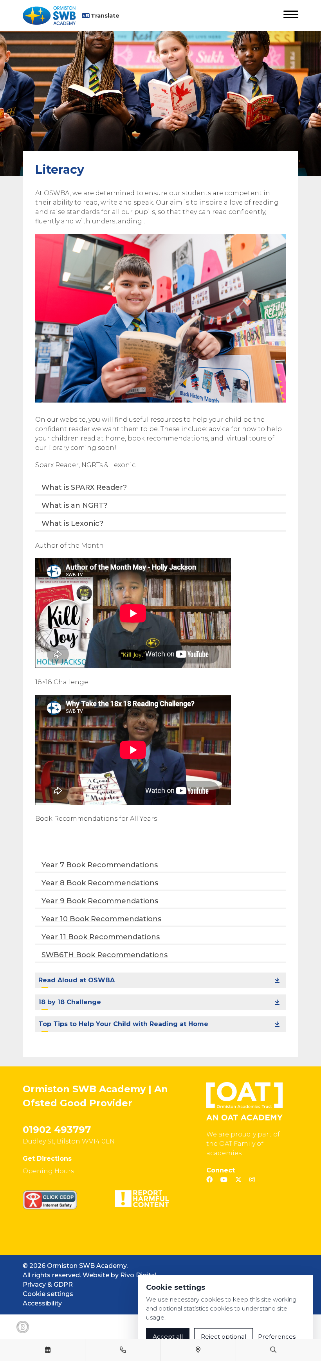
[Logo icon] (22, 1326)
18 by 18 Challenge (69, 1002)
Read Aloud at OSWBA (76, 980)
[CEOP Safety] (50, 1200)
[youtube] (223, 1179)
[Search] (273, 1350)
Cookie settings (48, 1294)
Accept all (168, 1336)
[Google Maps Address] (198, 1350)
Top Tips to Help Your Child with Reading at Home (123, 1024)
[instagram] (252, 1179)
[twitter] (238, 1179)
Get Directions (47, 1158)
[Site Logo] (52, 15)
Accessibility (42, 1303)
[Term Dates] (47, 1350)
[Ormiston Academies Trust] (244, 1101)
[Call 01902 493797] (123, 1350)
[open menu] (290, 16)
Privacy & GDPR (48, 1284)
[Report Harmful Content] (142, 1198)
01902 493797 (57, 1129)
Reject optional (223, 1336)
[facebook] (209, 1179)
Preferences (277, 1336)
